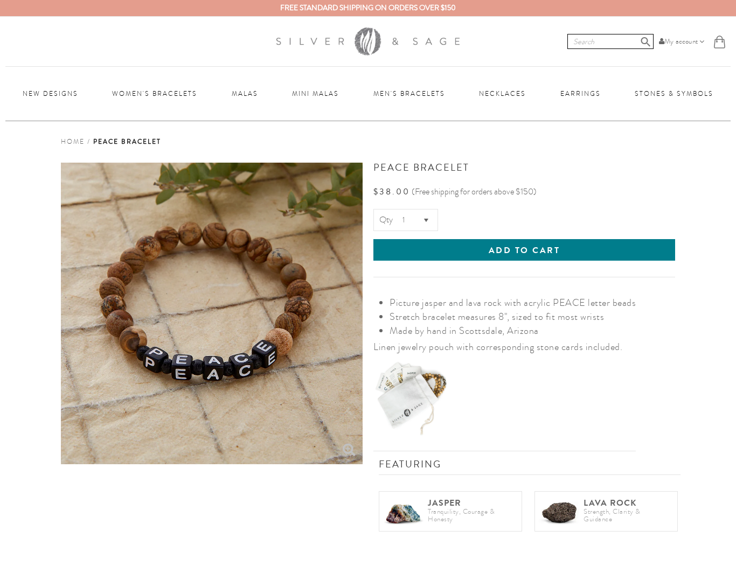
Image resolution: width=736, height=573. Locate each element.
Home (73, 141)
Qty (386, 220)
